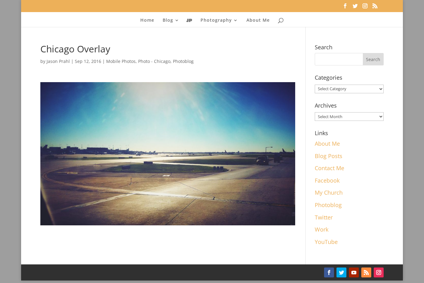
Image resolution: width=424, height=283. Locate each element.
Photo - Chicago (154, 61)
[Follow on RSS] (366, 272)
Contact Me (329, 168)
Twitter (324, 217)
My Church (329, 192)
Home (147, 20)
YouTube (326, 241)
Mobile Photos (121, 61)
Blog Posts (328, 156)
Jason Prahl (58, 61)
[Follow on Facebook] (329, 272)
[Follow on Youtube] (354, 272)
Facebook (327, 180)
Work (321, 229)
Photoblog (183, 61)
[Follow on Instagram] (379, 272)
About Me (258, 20)
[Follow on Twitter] (341, 272)
